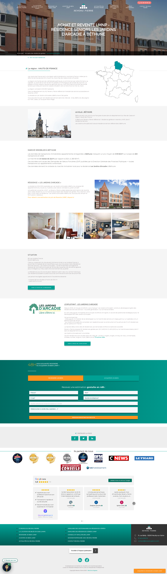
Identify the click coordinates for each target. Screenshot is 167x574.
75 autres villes (100, 337)
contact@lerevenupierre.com (148, 541)
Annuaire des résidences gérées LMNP (82, 531)
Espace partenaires (130, 7)
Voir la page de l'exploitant (77, 343)
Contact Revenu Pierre (145, 7)
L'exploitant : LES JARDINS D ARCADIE (81, 304)
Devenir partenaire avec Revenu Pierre (82, 538)
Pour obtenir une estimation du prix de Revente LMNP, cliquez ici (51, 197)
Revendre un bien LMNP (52, 7)
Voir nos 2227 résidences (37, 57)
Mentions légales (92, 570)
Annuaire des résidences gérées (35, 53)
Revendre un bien (55, 378)
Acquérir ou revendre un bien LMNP (149, 571)
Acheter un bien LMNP (68, 7)
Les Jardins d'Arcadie (53, 53)
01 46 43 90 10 (145, 3)
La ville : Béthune (83, 112)
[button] (33, 503)
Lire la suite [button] (71, 498)
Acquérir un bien (111, 378)
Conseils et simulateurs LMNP (114, 7)
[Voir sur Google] (71, 502)
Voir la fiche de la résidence (41, 287)
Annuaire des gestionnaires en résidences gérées (86, 528)
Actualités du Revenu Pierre (99, 7)
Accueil (21, 53)
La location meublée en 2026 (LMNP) (37, 7)
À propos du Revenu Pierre (21, 7)
